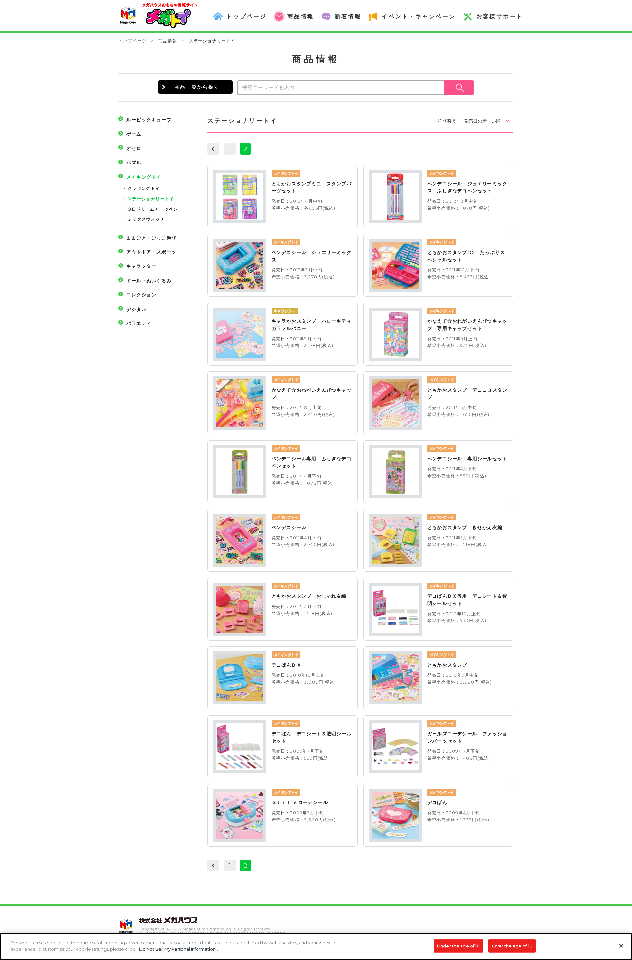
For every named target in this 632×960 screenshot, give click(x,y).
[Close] (621, 946)
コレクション (141, 295)
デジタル (136, 309)
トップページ (132, 40)
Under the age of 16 (458, 945)
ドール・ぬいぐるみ (148, 281)
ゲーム (134, 134)
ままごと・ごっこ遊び (151, 238)
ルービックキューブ (148, 120)
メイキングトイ (143, 177)
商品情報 (167, 40)
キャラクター (141, 266)
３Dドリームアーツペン (152, 209)
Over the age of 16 (512, 945)
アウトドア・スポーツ (151, 252)
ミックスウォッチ (146, 219)
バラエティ (138, 323)
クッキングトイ (143, 188)
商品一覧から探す (197, 87)
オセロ (134, 148)
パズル (134, 162)
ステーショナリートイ (150, 198)
